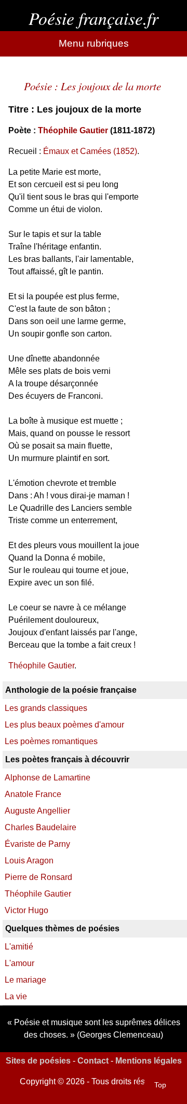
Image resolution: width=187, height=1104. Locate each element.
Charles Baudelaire (40, 827)
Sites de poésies (38, 1060)
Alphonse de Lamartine (47, 777)
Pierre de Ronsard (38, 877)
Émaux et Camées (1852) (90, 151)
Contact (93, 1060)
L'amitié (19, 946)
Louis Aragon (29, 860)
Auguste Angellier (37, 810)
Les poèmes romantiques (51, 741)
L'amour (19, 963)
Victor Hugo (26, 910)
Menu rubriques (94, 43)
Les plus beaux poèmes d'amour (64, 724)
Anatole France (33, 794)
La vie (16, 996)
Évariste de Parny (37, 844)
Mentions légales (148, 1060)
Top (160, 1085)
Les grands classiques (46, 708)
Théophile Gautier (73, 130)
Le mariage (25, 979)
